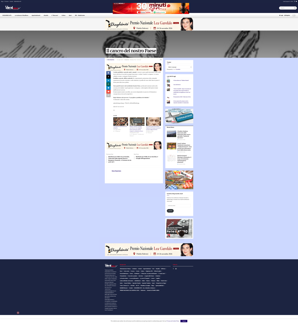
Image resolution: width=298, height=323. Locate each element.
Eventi (131, 273)
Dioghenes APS (149, 271)
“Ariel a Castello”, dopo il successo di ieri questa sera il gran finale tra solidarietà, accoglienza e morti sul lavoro (182, 91)
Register (288, 15)
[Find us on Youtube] (296, 1)
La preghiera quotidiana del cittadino (120, 127)
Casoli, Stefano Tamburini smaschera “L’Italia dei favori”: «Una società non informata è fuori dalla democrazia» (184, 147)
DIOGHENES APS (17, 1)
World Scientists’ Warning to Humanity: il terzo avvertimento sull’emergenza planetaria (184, 159)
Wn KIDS (132, 285)
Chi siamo (6, 1)
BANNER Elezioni (123, 288)
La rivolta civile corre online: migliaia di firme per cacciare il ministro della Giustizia (153, 128)
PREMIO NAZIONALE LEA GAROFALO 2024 (129, 290)
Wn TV (137, 285)
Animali (140, 268)
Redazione (143, 290)
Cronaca (132, 271)
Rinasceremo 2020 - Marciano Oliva (182, 97)
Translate (178, 69)
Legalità (158, 278)
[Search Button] (295, 8)
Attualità (46, 15)
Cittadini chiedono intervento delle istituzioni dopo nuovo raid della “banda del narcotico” (183, 134)
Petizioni (153, 280)
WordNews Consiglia (145, 285)
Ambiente (134, 268)
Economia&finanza (124, 273)
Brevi (121, 271)
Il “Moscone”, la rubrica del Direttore (149, 273)
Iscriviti (170, 211)
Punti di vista (164, 280)
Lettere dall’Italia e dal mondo (126, 280)
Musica (148, 280)
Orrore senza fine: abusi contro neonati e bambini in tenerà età (181, 102)
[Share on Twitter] (108, 77)
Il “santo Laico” (162, 273)
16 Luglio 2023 (120, 59)
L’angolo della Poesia (149, 276)
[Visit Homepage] (11, 8)
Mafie (143, 280)
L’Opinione (157, 276)
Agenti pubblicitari (160, 285)
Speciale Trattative (146, 283)
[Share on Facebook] (108, 73)
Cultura (63, 15)
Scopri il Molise (127, 283)
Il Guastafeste (123, 276)
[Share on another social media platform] (108, 95)
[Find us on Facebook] (294, 1)
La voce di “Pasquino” (145, 278)
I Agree (184, 321)
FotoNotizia (136, 273)
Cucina (137, 271)
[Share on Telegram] (108, 88)
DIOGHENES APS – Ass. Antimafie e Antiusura (144, 288)
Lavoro (152, 278)
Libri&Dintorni (137, 280)
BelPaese (163, 268)
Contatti (11, 1)
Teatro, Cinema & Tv (124, 285)
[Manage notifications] (18, 313)
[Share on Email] (108, 92)
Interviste (141, 276)
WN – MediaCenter (80, 15)
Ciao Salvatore (177, 84)
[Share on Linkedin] (108, 80)
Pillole (158, 280)
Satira (121, 283)
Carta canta (126, 271)
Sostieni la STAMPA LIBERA (153, 290)
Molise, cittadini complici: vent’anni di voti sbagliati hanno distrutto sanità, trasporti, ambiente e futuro (136, 129)
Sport (70, 15)
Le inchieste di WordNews (21, 15)
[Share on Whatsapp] (108, 84)
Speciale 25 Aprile (137, 283)
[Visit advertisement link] (151, 8)
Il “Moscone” (55, 15)
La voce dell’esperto (134, 278)
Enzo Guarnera (111, 59)
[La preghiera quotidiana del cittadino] (120, 121)
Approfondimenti (36, 15)
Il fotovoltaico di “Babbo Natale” (181, 80)
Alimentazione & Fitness (125, 268)
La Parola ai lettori (124, 278)
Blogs (2, 1)
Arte (153, 268)
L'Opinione (127, 59)
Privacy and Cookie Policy (173, 321)
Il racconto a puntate (132, 276)
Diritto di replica (157, 271)
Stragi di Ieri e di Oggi (161, 283)
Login (281, 15)
